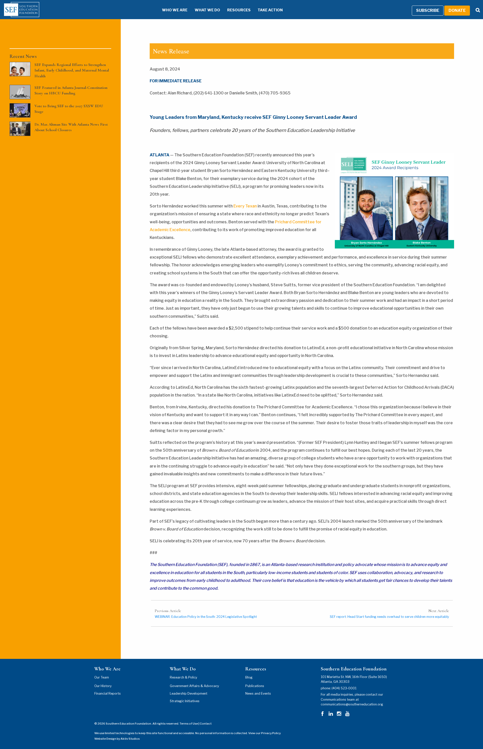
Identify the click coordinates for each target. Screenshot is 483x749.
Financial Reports (107, 693)
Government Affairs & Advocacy (194, 686)
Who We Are (174, 10)
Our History (103, 686)
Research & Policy (183, 677)
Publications (254, 686)
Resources (239, 10)
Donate (457, 10)
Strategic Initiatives (184, 701)
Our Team (101, 677)
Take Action (270, 10)
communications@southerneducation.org (352, 704)
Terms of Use (189, 723)
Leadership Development (188, 693)
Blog (249, 677)
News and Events (258, 693)
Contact (206, 723)
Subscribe (427, 10)
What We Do (207, 10)
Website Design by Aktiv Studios (117, 738)
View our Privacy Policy (264, 733)
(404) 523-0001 (344, 688)
